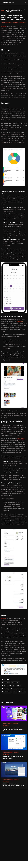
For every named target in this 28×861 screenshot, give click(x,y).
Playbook (3, 26)
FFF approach (19, 321)
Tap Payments (20, 438)
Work (2, 10)
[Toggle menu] (25, 2)
